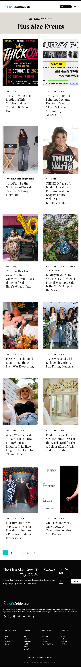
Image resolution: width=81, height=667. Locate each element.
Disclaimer (31, 657)
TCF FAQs (7, 641)
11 (28, 552)
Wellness (26, 646)
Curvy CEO (26, 649)
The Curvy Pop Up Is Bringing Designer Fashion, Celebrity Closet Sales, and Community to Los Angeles (59, 105)
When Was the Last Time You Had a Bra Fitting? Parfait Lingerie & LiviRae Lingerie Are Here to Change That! (19, 444)
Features (9, 179)
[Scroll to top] (5, 660)
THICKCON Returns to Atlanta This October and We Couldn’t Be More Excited (19, 103)
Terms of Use (39, 657)
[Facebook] (5, 616)
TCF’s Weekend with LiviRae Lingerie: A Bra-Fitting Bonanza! (60, 362)
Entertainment (27, 641)
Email (67, 569)
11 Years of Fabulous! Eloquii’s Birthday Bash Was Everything (20, 362)
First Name (61, 571)
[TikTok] (34, 616)
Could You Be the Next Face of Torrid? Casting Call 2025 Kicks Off (19, 189)
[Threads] (19, 616)
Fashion (63, 636)
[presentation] (20, 62)
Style (49, 270)
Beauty (25, 639)
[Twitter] (9, 616)
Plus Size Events (11, 91)
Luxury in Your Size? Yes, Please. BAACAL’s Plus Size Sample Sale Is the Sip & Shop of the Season (60, 282)
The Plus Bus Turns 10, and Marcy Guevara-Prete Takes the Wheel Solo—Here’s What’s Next (20, 278)
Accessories (64, 641)
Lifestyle (26, 644)
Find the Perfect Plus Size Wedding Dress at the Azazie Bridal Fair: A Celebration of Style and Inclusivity (60, 442)
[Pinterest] (29, 616)
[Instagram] (14, 616)
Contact (7, 644)
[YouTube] (24, 616)
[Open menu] (75, 6)
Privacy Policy (49, 657)
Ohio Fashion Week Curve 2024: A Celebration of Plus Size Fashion (58, 528)
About (6, 636)
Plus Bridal (45, 639)
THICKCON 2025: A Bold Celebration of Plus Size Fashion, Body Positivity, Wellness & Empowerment (58, 192)
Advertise (7, 639)
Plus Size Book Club (47, 644)
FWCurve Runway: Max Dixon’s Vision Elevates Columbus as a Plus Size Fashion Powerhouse (20, 530)
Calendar (44, 641)
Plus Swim (45, 636)
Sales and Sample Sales (67, 266)
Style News (63, 91)
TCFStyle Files (64, 644)
